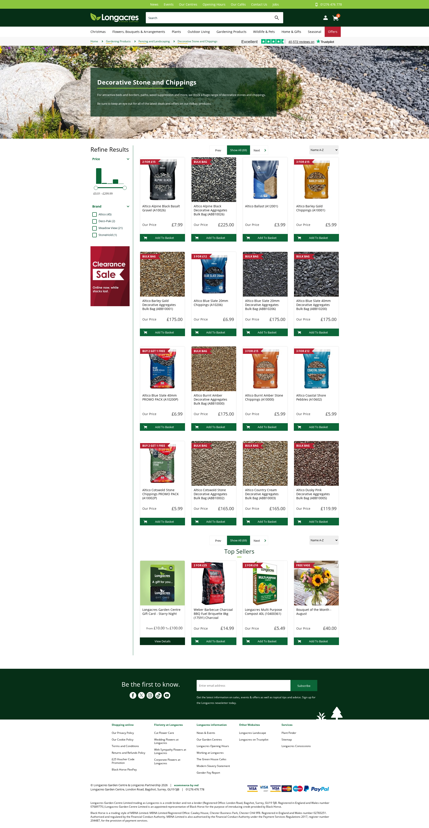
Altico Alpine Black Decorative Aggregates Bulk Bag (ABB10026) (210, 210)
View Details (162, 641)
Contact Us (259, 4)
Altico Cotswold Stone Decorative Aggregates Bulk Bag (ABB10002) (210, 494)
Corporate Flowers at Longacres (167, 761)
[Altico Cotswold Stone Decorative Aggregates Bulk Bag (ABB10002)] (213, 463)
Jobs (276, 4)
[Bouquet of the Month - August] (316, 583)
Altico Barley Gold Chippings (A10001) (310, 208)
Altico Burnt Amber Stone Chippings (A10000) (264, 397)
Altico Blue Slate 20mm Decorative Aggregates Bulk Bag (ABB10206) (262, 305)
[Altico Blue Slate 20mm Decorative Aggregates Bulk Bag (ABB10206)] (265, 274)
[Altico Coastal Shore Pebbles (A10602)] (316, 368)
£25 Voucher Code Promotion (123, 761)
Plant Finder (289, 733)
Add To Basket (164, 238)
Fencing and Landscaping (154, 41)
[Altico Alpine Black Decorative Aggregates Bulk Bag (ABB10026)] (213, 179)
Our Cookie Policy (122, 739)
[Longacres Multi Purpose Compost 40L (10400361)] (265, 583)
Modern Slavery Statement (213, 766)
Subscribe (303, 686)
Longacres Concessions (296, 746)
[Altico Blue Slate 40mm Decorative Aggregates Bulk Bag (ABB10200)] (316, 274)
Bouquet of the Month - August (313, 611)
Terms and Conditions (125, 746)
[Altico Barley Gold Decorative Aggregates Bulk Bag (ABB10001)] (162, 274)
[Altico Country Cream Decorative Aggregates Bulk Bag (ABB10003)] (265, 463)
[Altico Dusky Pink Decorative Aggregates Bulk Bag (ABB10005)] (316, 463)
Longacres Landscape (252, 733)
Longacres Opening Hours (213, 746)
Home (94, 41)
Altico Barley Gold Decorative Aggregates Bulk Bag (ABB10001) (159, 305)
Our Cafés (238, 4)
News (154, 4)
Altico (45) (105, 214)
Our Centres (188, 4)
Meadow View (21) (111, 228)
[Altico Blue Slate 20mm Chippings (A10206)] (213, 274)
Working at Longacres (210, 753)
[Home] (114, 17)
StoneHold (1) (108, 235)
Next (257, 150)
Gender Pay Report (208, 773)
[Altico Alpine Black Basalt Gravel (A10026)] (162, 179)
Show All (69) (238, 150)
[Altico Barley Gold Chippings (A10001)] (316, 179)
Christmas (98, 32)
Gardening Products (231, 32)
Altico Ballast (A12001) (261, 206)
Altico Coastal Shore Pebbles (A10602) (311, 397)
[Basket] (334, 16)
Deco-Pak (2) (107, 221)
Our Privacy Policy (123, 733)
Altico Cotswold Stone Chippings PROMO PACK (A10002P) (160, 494)
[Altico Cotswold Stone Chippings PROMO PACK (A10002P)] (162, 463)
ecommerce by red (186, 785)
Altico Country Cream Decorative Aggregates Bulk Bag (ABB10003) (262, 494)
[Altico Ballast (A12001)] (265, 179)
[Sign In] (324, 17)
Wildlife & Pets (264, 32)
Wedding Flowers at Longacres (166, 741)
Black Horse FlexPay (124, 769)
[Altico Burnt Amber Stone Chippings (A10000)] (265, 368)
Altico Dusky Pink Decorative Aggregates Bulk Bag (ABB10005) (313, 494)
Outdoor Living (199, 32)
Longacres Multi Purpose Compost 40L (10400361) (263, 611)
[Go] (277, 17)
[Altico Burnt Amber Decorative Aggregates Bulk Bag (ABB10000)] (213, 368)
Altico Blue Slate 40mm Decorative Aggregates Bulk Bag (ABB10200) (313, 305)
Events (169, 4)
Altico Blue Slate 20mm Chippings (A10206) (211, 303)
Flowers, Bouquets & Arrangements (138, 32)
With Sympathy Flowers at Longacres (170, 751)
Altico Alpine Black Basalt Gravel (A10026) (161, 208)
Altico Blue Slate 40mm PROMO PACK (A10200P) (160, 397)
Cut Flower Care (164, 733)
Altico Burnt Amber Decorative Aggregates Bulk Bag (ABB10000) (210, 399)
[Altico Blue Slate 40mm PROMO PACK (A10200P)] (162, 368)
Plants (176, 32)
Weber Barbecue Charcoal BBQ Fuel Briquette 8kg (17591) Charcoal (213, 613)
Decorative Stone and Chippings (197, 41)
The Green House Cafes (211, 759)
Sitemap (287, 739)
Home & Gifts (291, 32)
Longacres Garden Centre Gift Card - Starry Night (161, 611)
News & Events (206, 733)
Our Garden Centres (209, 739)
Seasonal (314, 32)
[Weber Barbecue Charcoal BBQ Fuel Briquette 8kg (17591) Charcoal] (213, 583)
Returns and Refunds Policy (128, 753)
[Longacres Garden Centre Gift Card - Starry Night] (162, 583)
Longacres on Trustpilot (253, 739)
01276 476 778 (331, 4)
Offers (332, 32)
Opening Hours (214, 4)
